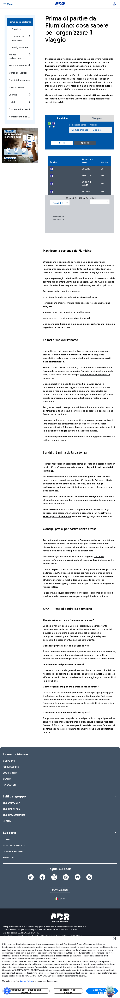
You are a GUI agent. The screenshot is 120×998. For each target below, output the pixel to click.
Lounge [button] (13, 94)
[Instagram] (66, 877)
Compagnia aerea (77, 125)
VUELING (86, 169)
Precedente (58, 216)
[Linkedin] (31, 877)
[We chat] (89, 877)
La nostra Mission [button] (15, 754)
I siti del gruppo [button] (14, 796)
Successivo (58, 219)
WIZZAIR (86, 191)
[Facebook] (42, 877)
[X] (54, 877)
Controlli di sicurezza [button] (18, 38)
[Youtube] (77, 877)
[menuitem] (9, 761)
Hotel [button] (12, 102)
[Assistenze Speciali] (114, 4)
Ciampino (97, 118)
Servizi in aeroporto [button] (19, 65)
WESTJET (86, 175)
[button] (60, 203)
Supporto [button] (10, 833)
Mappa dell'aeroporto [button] (16, 56)
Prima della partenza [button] (20, 21)
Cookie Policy (26, 981)
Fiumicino (62, 118)
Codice (93, 125)
